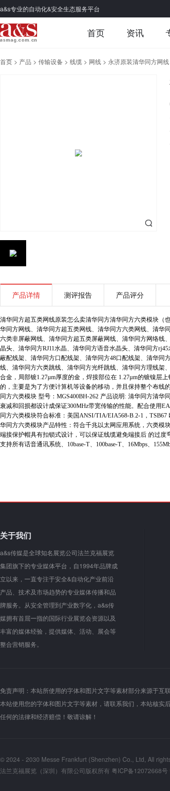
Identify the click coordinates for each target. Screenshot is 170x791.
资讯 (135, 32)
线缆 (76, 61)
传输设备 (50, 61)
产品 (25, 61)
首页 (96, 32)
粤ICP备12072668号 (140, 770)
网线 (95, 61)
